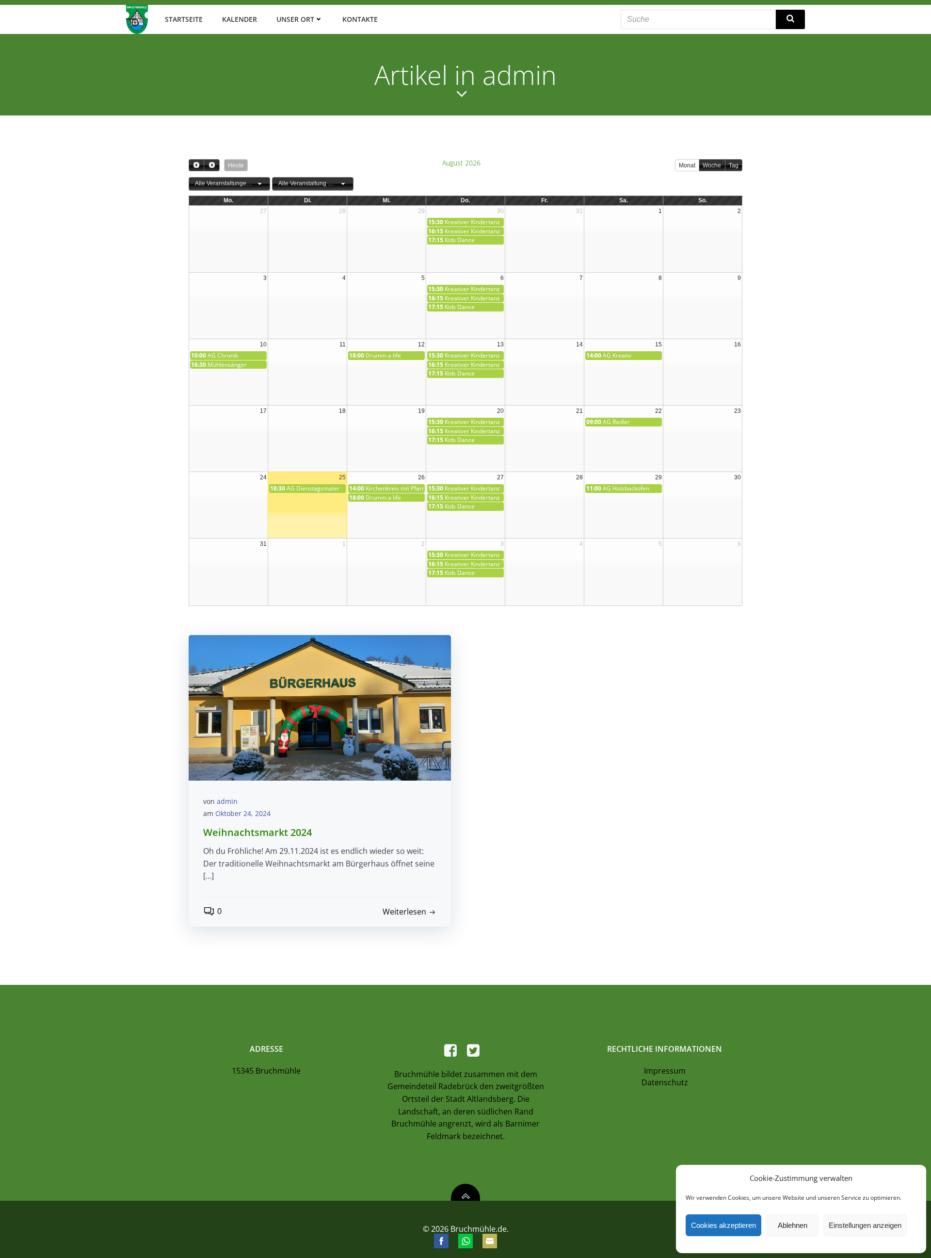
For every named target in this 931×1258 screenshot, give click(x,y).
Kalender (239, 19)
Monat (687, 165)
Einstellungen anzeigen (865, 1225)
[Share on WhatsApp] (465, 1241)
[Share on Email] (489, 1241)
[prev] (196, 165)
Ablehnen (792, 1225)
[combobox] (229, 184)
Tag (733, 165)
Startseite (184, 19)
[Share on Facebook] (441, 1241)
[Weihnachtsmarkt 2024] (320, 707)
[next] (211, 165)
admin (227, 801)
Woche (712, 165)
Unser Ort (295, 19)
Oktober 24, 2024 (243, 813)
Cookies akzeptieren (723, 1225)
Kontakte (360, 19)
